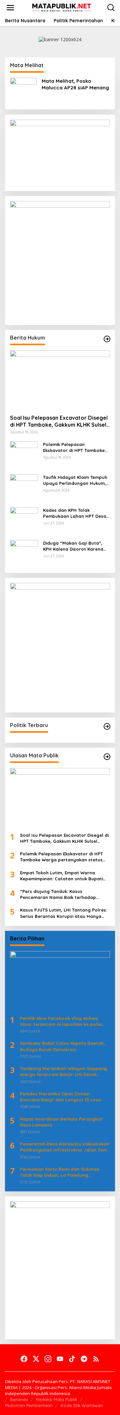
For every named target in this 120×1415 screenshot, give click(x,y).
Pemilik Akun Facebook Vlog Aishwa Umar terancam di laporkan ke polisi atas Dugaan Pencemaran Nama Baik (62, 1021)
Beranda (19, 1399)
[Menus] (10, 7)
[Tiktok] (72, 1359)
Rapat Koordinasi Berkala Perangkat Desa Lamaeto (61, 1122)
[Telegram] (84, 1359)
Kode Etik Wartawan (82, 1405)
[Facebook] (24, 1359)
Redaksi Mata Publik (56, 1399)
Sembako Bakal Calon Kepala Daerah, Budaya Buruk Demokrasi (62, 1046)
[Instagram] (48, 1359)
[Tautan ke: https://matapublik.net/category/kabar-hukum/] (107, 339)
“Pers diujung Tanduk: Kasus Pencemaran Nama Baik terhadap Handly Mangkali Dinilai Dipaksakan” (60, 894)
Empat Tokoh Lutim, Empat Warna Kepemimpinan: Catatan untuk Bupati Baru (61, 876)
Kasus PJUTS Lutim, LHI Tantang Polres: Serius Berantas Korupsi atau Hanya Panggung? (63, 913)
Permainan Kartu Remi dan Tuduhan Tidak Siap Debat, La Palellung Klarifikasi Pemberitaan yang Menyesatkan (59, 1172)
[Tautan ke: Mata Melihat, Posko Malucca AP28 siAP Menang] (23, 90)
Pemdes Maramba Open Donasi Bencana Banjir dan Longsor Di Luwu (60, 1096)
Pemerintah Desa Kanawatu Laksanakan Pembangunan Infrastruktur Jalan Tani (64, 1146)
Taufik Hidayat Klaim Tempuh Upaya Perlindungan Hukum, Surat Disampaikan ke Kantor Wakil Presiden (75, 480)
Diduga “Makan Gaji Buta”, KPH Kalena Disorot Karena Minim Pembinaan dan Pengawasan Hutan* (73, 546)
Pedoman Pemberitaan (29, 1405)
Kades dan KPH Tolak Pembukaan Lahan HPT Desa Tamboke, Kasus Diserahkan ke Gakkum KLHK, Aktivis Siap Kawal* (75, 513)
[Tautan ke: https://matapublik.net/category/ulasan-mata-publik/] (107, 757)
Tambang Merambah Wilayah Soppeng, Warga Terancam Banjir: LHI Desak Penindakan (64, 1071)
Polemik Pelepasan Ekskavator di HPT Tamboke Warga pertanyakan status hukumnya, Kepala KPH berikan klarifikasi (74, 447)
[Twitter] (36, 1359)
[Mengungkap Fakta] (61, 7)
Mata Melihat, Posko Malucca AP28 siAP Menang (75, 84)
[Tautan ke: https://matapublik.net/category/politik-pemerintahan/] (107, 726)
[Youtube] (60, 1359)
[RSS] (96, 1359)
